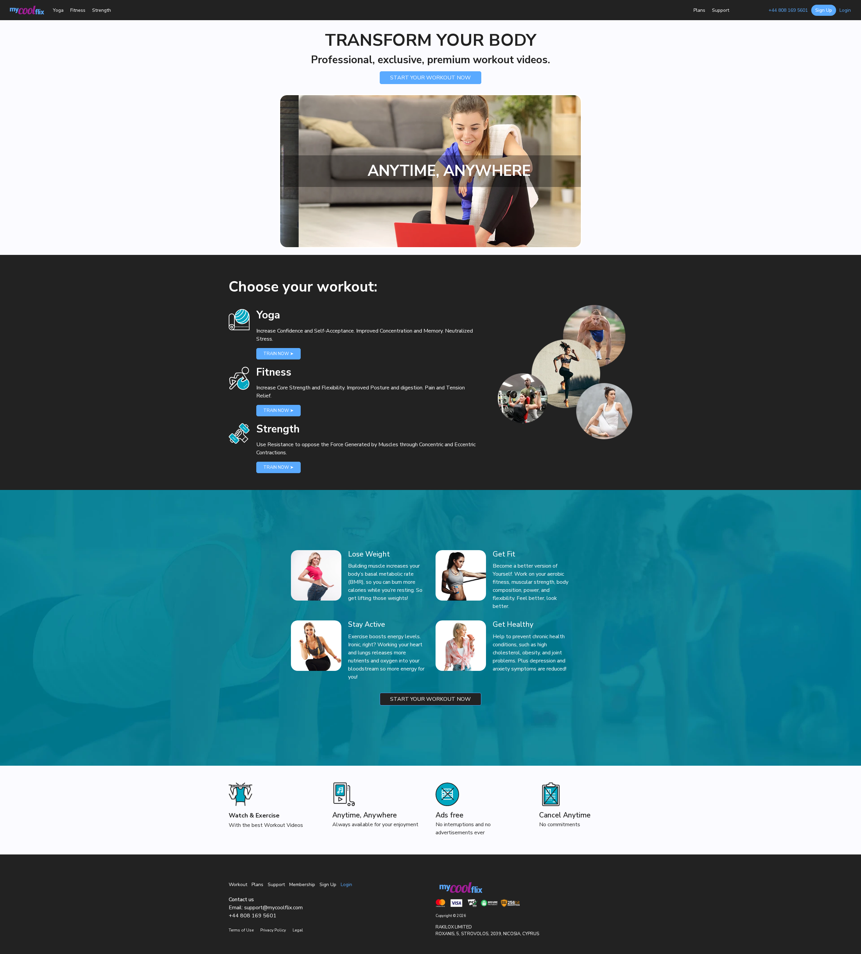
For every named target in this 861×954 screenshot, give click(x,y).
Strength (101, 10)
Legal (298, 930)
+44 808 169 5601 (788, 10)
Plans (699, 10)
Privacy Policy (273, 930)
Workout (238, 884)
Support (720, 10)
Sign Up (328, 884)
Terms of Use (241, 930)
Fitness (77, 10)
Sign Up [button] (823, 10)
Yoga (58, 10)
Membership (749, 10)
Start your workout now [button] (430, 77)
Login (845, 10)
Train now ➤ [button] (278, 354)
